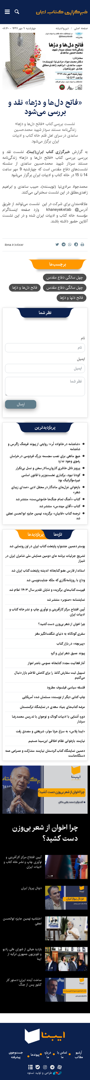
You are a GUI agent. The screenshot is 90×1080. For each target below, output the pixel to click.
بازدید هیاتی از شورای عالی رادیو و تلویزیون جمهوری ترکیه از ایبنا (22, 954)
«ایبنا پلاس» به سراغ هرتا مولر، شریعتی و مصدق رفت (50, 731)
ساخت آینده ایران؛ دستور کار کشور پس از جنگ (24, 982)
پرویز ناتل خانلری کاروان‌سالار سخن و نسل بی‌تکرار (48, 468)
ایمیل (81, 359)
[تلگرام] (52, 1067)
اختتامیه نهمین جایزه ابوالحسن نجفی (22, 921)
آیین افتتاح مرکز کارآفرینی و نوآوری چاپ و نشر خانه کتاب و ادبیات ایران (47, 612)
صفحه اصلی (81, 28)
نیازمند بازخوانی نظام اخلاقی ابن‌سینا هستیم (57, 741)
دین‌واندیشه (62, 28)
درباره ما (47, 1055)
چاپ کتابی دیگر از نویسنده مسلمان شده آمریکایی (53, 697)
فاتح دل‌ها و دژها (24, 287)
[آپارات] (59, 1067)
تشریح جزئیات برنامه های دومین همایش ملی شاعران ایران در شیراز (45, 558)
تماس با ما (62, 1055)
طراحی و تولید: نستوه (39, 1073)
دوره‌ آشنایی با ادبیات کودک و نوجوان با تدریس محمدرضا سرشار (48, 719)
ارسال (21, 404)
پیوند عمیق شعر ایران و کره (68, 653)
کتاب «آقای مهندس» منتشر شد (59, 506)
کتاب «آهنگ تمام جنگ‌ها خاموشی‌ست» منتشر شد (48, 499)
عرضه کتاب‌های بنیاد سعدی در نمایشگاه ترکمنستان (52, 707)
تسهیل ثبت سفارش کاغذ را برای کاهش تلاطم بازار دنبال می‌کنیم (49, 675)
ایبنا (62, 16)
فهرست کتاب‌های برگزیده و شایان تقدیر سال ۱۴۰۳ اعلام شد (47, 590)
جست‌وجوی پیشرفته (16, 1055)
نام (83, 338)
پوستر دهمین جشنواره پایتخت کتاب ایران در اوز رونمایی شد (47, 546)
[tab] (58, 534)
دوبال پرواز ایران (31, 888)
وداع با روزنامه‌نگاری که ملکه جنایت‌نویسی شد (55, 580)
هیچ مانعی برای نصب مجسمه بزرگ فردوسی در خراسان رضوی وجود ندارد (45, 458)
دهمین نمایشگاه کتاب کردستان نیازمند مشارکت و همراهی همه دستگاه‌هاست (45, 753)
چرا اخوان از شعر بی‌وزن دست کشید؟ (61, 624)
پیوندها (35, 1055)
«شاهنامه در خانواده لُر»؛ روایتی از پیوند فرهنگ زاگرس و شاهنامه (44, 446)
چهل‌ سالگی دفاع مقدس (64, 287)
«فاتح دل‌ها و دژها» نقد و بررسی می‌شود (45, 107)
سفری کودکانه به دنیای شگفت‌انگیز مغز (60, 633)
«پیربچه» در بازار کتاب (71, 643)
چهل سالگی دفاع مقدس (64, 277)
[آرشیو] (31, 1067)
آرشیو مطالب (79, 1055)
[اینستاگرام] (45, 1067)
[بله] (38, 1067)
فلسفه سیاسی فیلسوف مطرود (66, 687)
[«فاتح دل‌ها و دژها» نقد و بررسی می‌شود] (45, 61)
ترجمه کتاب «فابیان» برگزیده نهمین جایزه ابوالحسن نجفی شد (43, 516)
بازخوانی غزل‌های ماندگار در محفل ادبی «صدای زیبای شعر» (45, 490)
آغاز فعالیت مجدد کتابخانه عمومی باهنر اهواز (56, 663)
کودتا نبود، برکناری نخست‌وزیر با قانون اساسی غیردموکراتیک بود (50, 478)
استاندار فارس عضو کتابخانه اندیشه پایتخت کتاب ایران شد (48, 570)
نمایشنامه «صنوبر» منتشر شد (66, 599)
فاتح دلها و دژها (71, 297)
